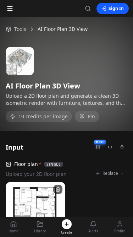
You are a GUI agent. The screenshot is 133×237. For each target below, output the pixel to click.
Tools (20, 29)
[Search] (88, 8)
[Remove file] (57, 189)
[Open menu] (10, 8)
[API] (110, 147)
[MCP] (122, 147)
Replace (110, 173)
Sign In (116, 8)
